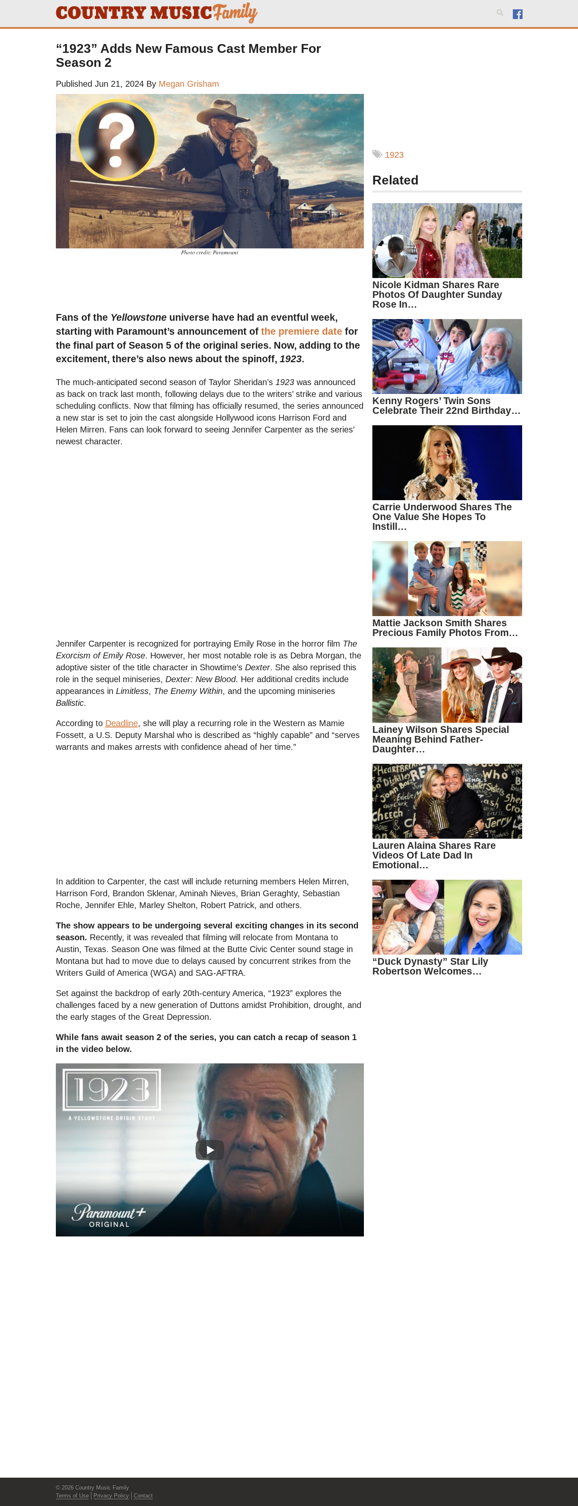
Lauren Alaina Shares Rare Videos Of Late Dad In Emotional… (434, 855)
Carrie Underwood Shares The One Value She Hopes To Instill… (442, 516)
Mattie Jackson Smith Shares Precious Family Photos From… (445, 627)
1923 (394, 155)
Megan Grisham (189, 83)
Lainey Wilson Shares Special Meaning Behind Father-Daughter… (440, 739)
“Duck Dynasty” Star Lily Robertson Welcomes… (430, 966)
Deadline (121, 723)
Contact (143, 1495)
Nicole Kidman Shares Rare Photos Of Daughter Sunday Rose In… (437, 294)
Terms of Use (72, 1495)
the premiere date (301, 331)
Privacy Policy (111, 1495)
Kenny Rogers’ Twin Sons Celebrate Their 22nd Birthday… (446, 405)
